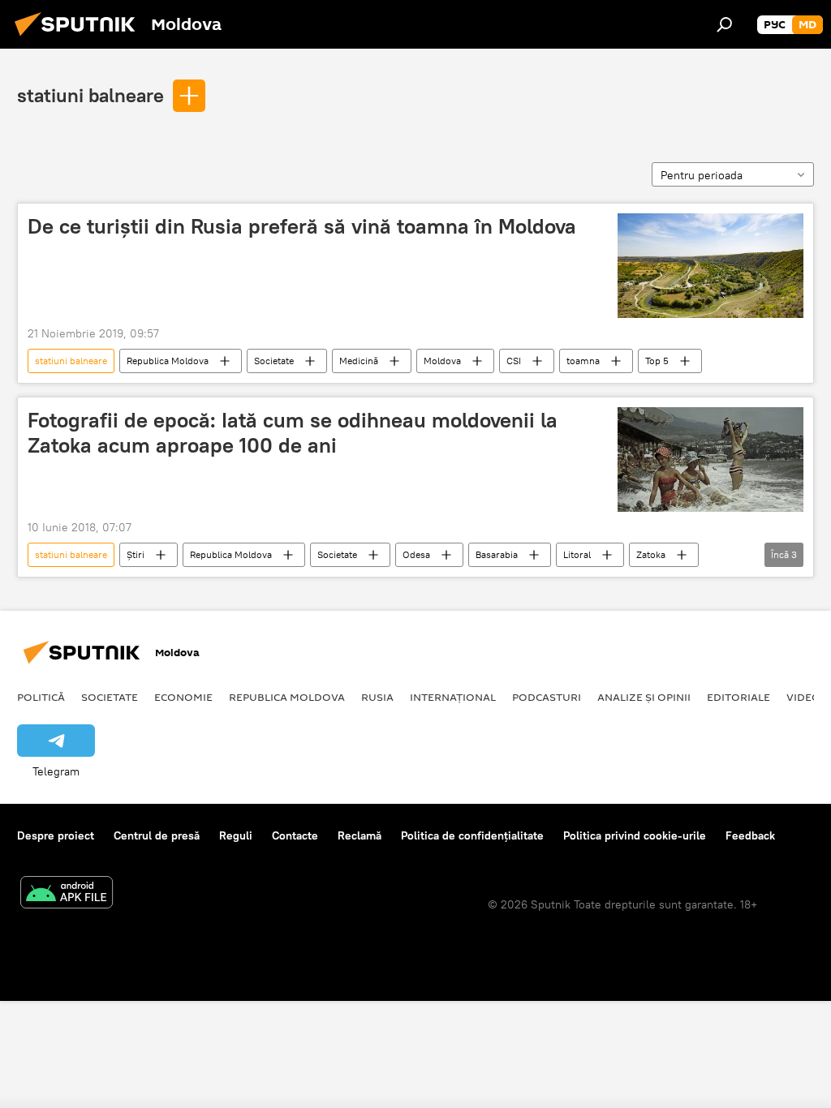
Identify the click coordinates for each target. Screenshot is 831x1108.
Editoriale (738, 696)
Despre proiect (55, 835)
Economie (183, 696)
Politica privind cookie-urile (634, 835)
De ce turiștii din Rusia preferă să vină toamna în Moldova (302, 226)
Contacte (295, 835)
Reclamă (359, 835)
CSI (513, 360)
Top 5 (657, 360)
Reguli (235, 835)
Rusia (377, 696)
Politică (41, 696)
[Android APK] (66, 894)
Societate (274, 360)
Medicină (358, 360)
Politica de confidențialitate (472, 835)
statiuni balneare (90, 95)
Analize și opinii (644, 696)
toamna (583, 360)
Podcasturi (546, 696)
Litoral (577, 554)
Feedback (750, 835)
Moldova (442, 360)
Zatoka (650, 554)
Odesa (416, 554)
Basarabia (497, 554)
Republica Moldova (168, 360)
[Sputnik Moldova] (79, 38)
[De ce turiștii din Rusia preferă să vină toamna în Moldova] (710, 265)
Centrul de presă (157, 835)
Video (803, 696)
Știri (135, 554)
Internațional (453, 696)
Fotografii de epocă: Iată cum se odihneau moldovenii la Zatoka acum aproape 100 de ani (293, 432)
